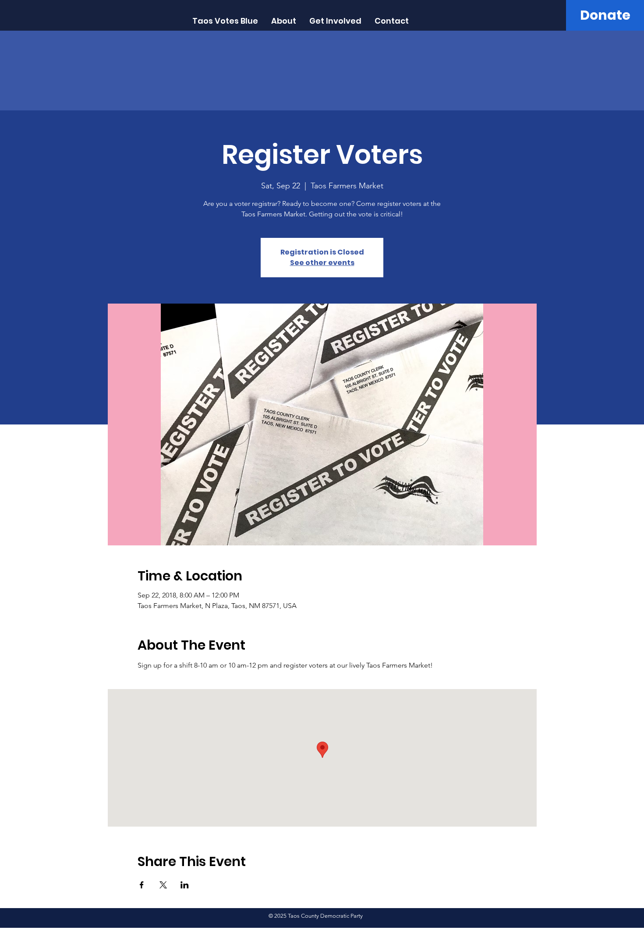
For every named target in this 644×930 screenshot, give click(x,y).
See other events (322, 263)
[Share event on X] (163, 884)
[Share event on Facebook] (142, 884)
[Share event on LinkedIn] (184, 884)
